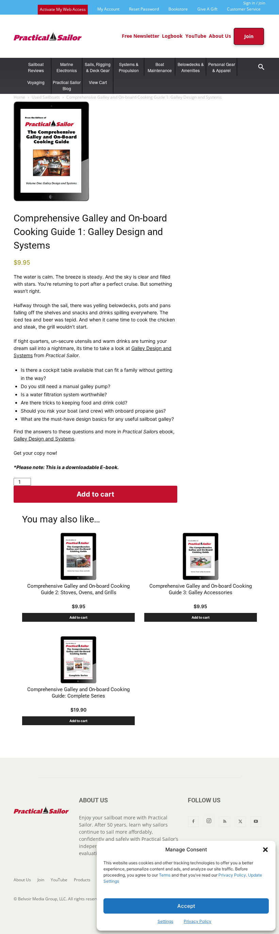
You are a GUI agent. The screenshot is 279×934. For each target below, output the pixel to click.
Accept (186, 906)
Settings (165, 921)
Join (40, 880)
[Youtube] (255, 821)
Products (82, 880)
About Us (22, 880)
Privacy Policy (232, 875)
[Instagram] (208, 821)
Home (19, 97)
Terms (164, 875)
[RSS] (224, 821)
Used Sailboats (46, 97)
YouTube (59, 880)
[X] (240, 821)
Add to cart (95, 494)
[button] (265, 849)
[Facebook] (193, 821)
